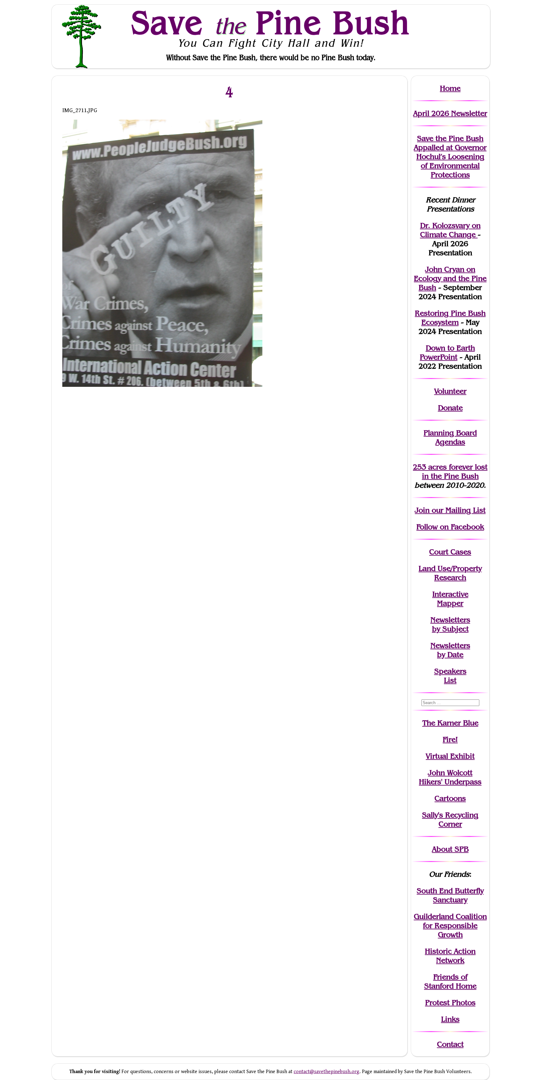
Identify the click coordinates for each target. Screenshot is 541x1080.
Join (422, 510)
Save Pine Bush (270, 22)
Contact (450, 1044)
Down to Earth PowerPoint (447, 352)
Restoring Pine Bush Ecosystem (450, 318)
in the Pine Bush (455, 471)
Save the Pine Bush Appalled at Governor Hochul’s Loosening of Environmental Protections (450, 156)
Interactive (450, 594)
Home (450, 88)
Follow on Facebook (450, 526)
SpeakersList (450, 676)
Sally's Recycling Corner (450, 819)
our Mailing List (458, 510)
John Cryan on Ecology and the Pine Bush (450, 278)
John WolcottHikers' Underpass (450, 777)
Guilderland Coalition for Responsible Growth (450, 925)
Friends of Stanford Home (450, 981)
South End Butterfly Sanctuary (450, 895)
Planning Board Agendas (450, 437)
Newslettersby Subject (450, 624)
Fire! (450, 739)
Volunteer (450, 391)
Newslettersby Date (450, 650)
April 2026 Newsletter (450, 113)
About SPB (450, 849)
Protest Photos (450, 1002)
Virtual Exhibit (450, 756)
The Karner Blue (450, 722)
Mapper (450, 603)
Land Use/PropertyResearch (450, 573)
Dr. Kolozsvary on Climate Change (450, 230)
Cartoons (450, 798)
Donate (450, 407)
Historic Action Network (450, 956)
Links (450, 1019)
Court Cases (450, 551)
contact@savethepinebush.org (326, 1072)
